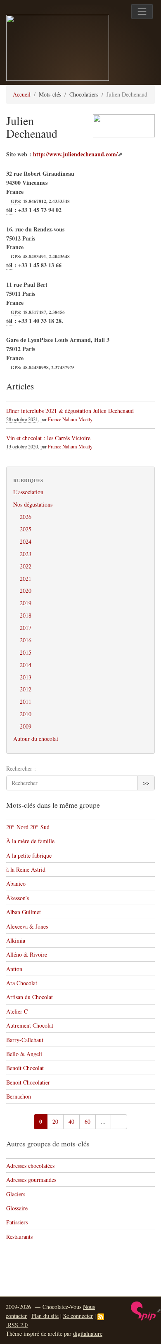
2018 (25, 615)
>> (146, 783)
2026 (25, 517)
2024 (25, 541)
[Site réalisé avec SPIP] (146, 1310)
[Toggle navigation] (142, 11)
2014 (25, 665)
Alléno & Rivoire (26, 954)
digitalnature (87, 1333)
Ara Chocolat (21, 983)
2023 (25, 554)
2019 (25, 603)
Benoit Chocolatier (28, 1082)
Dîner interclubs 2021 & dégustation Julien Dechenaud (70, 411)
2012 (25, 689)
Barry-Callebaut (24, 1040)
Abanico (16, 883)
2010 (25, 714)
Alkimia (15, 940)
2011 (25, 701)
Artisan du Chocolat (29, 997)
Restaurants (19, 1236)
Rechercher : (21, 768)
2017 (25, 628)
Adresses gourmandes (31, 1180)
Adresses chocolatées (30, 1166)
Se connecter (78, 1316)
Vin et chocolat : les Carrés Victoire (48, 438)
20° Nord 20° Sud (28, 827)
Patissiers (17, 1222)
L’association (28, 492)
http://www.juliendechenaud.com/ (75, 154)
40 (71, 1121)
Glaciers (15, 1194)
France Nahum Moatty (70, 419)
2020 (25, 590)
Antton (14, 969)
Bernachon (18, 1096)
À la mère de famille (30, 841)
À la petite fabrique (29, 855)
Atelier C (17, 1011)
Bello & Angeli (24, 1054)
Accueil (22, 94)
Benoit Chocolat (25, 1068)
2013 (25, 677)
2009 (25, 726)
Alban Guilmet (23, 912)
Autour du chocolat (35, 739)
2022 (25, 566)
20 (55, 1121)
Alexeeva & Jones (27, 926)
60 (87, 1121)
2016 (25, 640)
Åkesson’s (17, 898)
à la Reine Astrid (25, 869)
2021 (25, 578)
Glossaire (17, 1208)
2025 (25, 529)
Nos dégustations (32, 504)
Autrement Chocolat (29, 1025)
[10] (119, 1121)
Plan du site (45, 1316)
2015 (25, 652)
